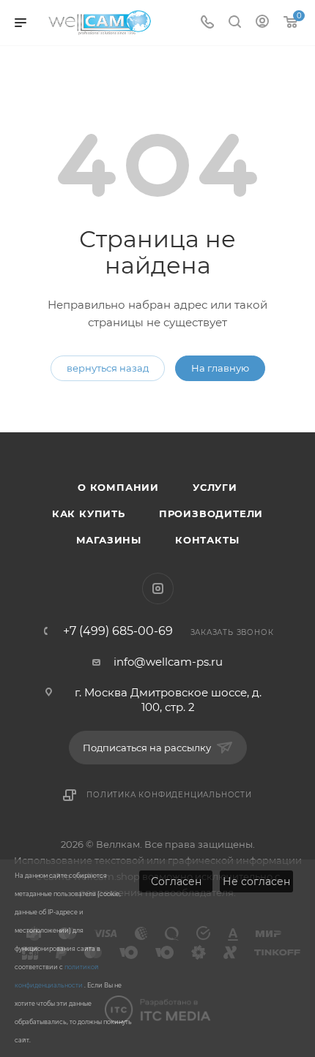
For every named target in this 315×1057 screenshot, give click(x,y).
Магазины (108, 540)
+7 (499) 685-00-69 (118, 631)
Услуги (215, 487)
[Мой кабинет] (262, 23)
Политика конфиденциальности (169, 795)
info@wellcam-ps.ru (168, 662)
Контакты (207, 540)
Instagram (158, 588)
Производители (211, 513)
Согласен (176, 881)
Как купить (88, 513)
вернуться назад (108, 368)
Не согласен (256, 881)
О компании (118, 487)
